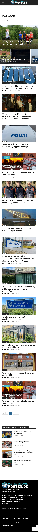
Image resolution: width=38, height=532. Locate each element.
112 (33, 57)
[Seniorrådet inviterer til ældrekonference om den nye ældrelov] (19, 334)
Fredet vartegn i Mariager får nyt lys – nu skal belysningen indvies (18, 229)
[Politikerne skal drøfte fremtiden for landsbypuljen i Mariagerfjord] (19, 306)
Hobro (3, 83)
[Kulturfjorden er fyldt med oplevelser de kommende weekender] (19, 161)
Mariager (4, 39)
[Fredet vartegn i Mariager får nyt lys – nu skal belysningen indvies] (19, 217)
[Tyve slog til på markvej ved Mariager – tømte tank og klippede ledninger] (19, 133)
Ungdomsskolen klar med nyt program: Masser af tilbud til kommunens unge (17, 87)
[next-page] (17, 413)
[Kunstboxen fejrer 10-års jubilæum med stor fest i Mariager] (19, 362)
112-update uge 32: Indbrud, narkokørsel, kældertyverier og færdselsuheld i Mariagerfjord (18, 289)
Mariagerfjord (5, 111)
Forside (4, 20)
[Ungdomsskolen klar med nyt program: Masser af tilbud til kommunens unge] (19, 75)
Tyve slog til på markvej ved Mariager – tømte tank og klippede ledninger (18, 145)
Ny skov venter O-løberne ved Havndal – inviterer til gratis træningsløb (18, 201)
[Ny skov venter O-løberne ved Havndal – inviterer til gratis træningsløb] (19, 189)
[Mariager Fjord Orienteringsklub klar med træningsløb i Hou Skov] (19, 37)
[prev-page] (3, 413)
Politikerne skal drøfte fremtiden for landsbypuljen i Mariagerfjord (16, 318)
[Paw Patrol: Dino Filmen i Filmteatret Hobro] (7, 463)
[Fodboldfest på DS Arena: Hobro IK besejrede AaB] (7, 434)
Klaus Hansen (5, 90)
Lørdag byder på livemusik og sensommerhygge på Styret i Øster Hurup (23, 452)
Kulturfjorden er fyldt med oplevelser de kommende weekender (18, 173)
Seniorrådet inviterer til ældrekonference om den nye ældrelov (18, 346)
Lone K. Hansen (6, 121)
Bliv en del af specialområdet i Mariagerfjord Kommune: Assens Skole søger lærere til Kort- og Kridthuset (18, 258)
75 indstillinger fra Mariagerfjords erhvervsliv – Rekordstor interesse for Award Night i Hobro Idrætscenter (17, 116)
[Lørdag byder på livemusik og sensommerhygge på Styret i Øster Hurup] (7, 454)
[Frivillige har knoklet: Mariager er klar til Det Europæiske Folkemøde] (15, 56)
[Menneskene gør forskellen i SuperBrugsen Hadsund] (7, 444)
